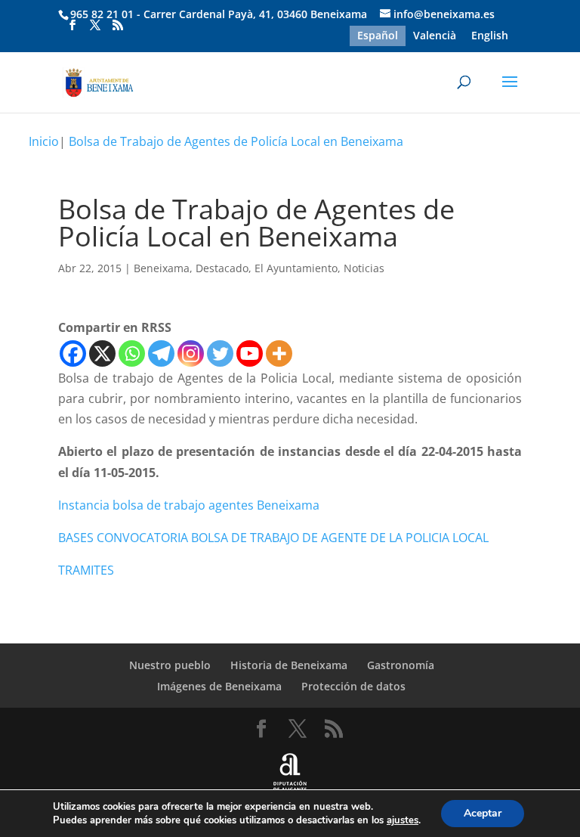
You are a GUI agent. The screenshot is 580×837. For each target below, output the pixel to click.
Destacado (222, 268)
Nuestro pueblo (170, 665)
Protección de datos (353, 686)
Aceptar (482, 813)
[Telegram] (161, 353)
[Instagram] (190, 353)
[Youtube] (249, 353)
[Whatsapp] (132, 353)
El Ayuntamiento (296, 268)
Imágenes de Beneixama (219, 686)
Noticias (364, 268)
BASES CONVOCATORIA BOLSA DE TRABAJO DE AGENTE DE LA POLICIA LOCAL (273, 537)
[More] (279, 353)
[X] (102, 353)
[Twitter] (220, 353)
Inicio (44, 141)
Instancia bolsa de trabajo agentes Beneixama (188, 505)
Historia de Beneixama (288, 665)
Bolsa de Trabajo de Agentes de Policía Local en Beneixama (236, 141)
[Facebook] (73, 353)
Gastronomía (400, 665)
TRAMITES (86, 570)
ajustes (402, 820)
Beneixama (162, 268)
